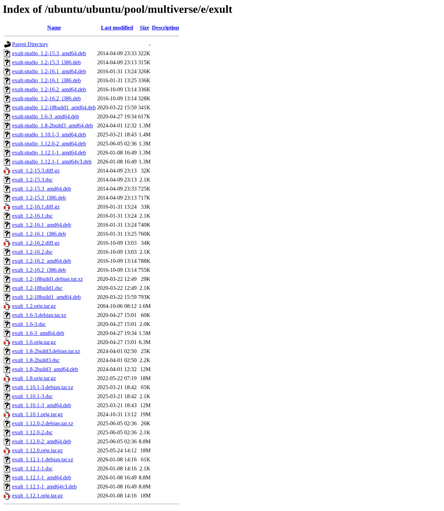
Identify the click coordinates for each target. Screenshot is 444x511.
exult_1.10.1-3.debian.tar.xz (42, 387)
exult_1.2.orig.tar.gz (34, 306)
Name (54, 28)
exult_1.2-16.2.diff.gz (36, 243)
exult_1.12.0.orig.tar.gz (37, 450)
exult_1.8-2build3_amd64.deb (45, 369)
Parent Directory (30, 44)
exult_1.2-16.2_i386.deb (39, 270)
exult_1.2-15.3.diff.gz (36, 171)
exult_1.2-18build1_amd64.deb (46, 297)
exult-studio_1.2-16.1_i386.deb (46, 80)
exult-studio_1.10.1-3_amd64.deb (49, 134)
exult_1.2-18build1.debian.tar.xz (47, 279)
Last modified (117, 28)
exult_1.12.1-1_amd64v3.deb (44, 486)
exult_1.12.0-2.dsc (32, 432)
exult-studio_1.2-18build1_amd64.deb (54, 107)
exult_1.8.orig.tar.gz (34, 378)
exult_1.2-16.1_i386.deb (39, 234)
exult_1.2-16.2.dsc (32, 252)
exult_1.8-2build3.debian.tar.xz (46, 351)
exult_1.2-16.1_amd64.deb (41, 225)
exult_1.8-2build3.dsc (36, 360)
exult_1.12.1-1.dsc (32, 468)
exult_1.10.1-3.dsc (32, 396)
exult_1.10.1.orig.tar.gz (37, 414)
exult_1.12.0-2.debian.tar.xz (42, 423)
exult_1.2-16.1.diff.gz (36, 207)
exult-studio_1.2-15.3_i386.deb (46, 62)
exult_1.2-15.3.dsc (32, 180)
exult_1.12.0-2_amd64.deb (41, 441)
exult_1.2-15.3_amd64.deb (41, 189)
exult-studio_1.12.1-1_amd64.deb (49, 153)
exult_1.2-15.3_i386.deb (39, 198)
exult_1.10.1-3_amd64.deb (41, 405)
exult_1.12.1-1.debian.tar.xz (42, 459)
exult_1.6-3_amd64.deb (38, 333)
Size (144, 28)
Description (165, 28)
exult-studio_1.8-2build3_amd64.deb (52, 125)
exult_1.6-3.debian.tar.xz (39, 315)
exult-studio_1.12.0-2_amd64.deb (49, 143)
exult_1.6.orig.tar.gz (34, 342)
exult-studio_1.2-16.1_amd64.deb (49, 71)
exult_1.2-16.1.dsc (32, 216)
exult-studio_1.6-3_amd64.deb (45, 116)
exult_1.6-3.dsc (29, 324)
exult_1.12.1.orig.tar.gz (37, 496)
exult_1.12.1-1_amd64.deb (41, 477)
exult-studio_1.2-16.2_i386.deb (46, 98)
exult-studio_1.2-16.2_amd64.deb (49, 89)
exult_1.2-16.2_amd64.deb (41, 261)
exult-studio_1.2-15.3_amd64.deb (49, 53)
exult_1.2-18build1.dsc (37, 288)
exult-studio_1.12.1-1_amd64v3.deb (52, 162)
